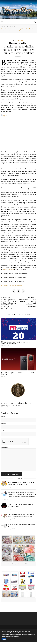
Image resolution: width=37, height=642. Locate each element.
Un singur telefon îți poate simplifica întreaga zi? (21, 525)
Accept (4, 639)
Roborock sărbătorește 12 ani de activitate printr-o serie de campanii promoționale (21, 515)
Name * (3, 416)
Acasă (3, 26)
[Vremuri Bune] (18, 9)
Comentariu (4, 447)
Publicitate (10, 26)
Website (4, 431)
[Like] (13, 291)
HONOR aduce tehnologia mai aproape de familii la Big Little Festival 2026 (21, 483)
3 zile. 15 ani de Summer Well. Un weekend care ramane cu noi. (21, 505)
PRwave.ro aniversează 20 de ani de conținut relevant (16, 343)
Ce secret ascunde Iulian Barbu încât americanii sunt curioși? (16, 404)
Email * (3, 424)
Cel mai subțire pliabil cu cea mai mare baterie (17, 373)
